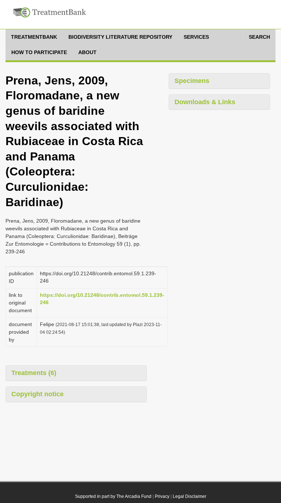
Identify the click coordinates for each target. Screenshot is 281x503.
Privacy (162, 496)
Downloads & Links (205, 102)
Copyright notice (37, 394)
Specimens (192, 80)
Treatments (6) (33, 373)
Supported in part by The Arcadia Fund (113, 496)
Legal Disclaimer (189, 496)
